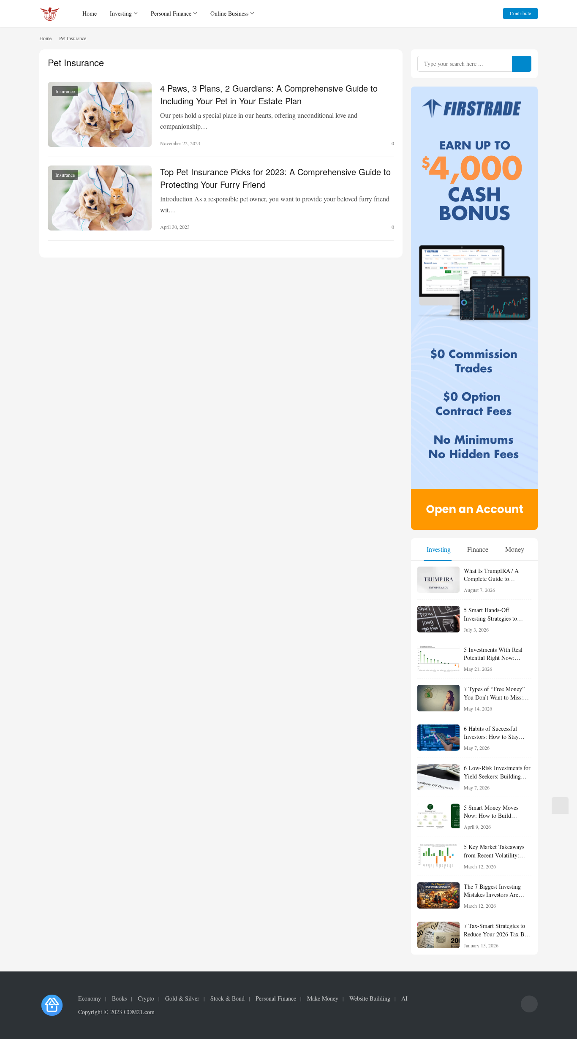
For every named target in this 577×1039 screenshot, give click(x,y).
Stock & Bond (227, 998)
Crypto (146, 998)
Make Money (322, 998)
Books (119, 998)
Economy (89, 998)
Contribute (520, 13)
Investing (121, 13)
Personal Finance (171, 13)
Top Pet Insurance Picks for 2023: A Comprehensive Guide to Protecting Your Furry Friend (275, 177)
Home (89, 13)
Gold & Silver (182, 998)
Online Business (229, 13)
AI (404, 998)
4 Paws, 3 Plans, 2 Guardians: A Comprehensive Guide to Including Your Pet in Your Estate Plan (269, 94)
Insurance (65, 91)
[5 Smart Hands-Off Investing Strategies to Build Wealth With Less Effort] (438, 619)
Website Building (369, 998)
